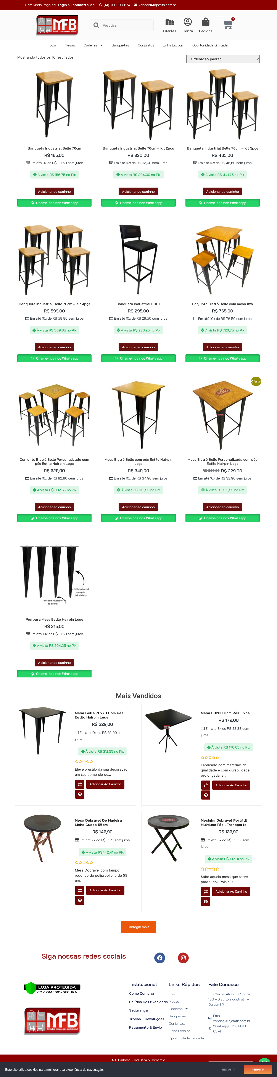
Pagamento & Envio (145, 1027)
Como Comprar (142, 993)
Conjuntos (146, 45)
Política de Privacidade (148, 1002)
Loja (53, 45)
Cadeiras (91, 45)
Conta (188, 31)
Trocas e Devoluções (146, 1019)
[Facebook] (159, 958)
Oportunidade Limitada (210, 45)
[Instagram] (183, 958)
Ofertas (169, 31)
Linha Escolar (173, 45)
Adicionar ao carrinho (54, 191)
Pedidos (206, 31)
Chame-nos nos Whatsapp (56, 203)
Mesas (70, 45)
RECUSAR (228, 1069)
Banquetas (120, 45)
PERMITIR (258, 1069)
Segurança (138, 1010)
